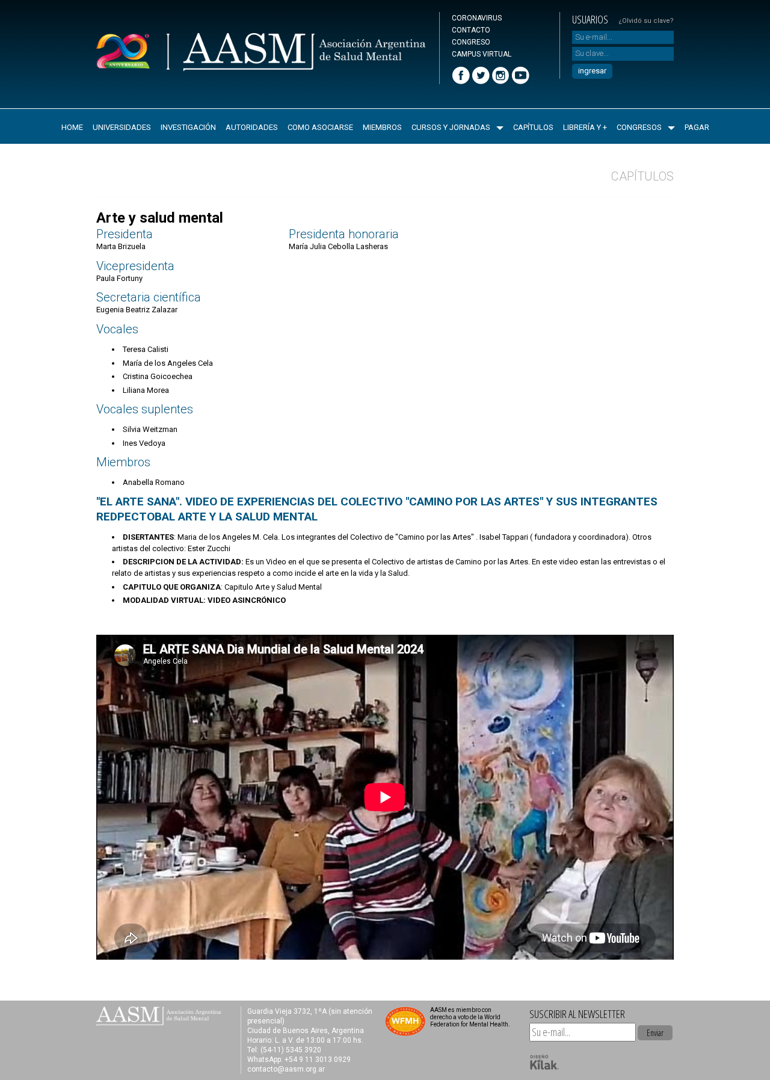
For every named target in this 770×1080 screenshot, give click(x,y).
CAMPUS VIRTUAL (481, 54)
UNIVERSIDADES (122, 127)
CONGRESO (471, 42)
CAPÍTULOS (533, 127)
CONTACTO (471, 30)
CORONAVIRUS (477, 18)
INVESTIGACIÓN (188, 127)
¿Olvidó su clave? (646, 21)
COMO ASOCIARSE (320, 127)
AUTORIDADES (252, 127)
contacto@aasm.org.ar (286, 1069)
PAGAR (697, 127)
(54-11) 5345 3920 (290, 1050)
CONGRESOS (639, 127)
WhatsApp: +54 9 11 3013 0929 (299, 1059)
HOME (72, 127)
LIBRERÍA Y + (585, 127)
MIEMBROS (382, 127)
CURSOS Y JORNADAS (450, 127)
